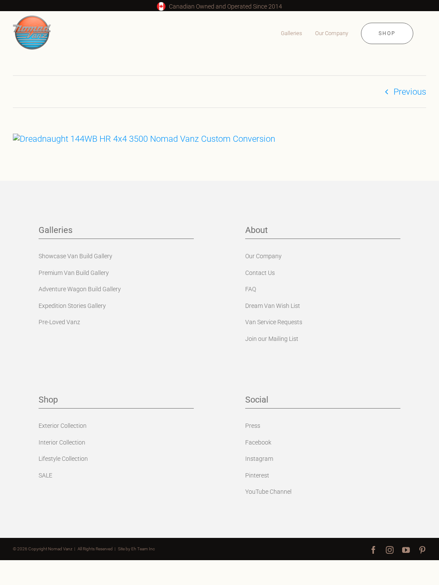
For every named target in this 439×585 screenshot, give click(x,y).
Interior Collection (62, 442)
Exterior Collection (63, 425)
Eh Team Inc (143, 548)
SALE (45, 475)
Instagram (259, 458)
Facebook (258, 442)
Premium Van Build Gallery (74, 272)
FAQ (250, 289)
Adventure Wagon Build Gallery (80, 289)
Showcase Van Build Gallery (75, 256)
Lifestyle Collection (63, 458)
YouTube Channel (268, 491)
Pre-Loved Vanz (59, 322)
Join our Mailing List (271, 338)
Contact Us (260, 272)
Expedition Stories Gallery (72, 305)
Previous (410, 92)
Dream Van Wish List (272, 305)
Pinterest (257, 475)
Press (252, 425)
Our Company (263, 256)
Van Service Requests (273, 322)
